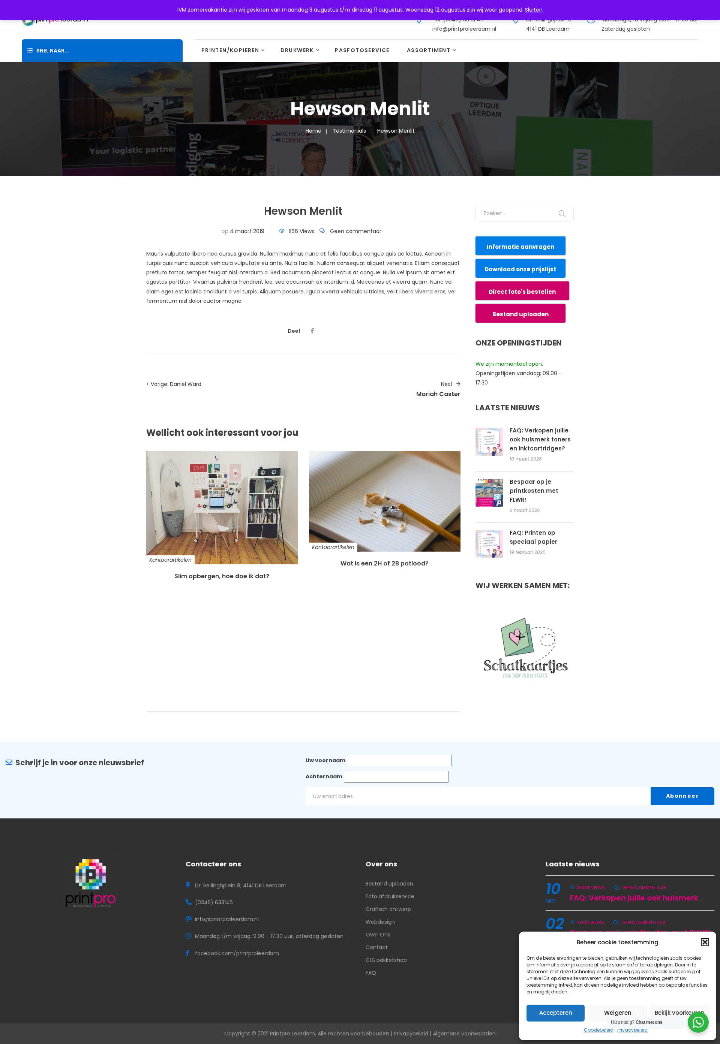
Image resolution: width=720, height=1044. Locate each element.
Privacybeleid (632, 1030)
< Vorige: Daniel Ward (173, 384)
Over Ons (378, 934)
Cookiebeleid (599, 1030)
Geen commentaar (355, 231)
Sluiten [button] (534, 9)
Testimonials (349, 131)
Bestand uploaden (389, 883)
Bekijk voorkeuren (680, 1013)
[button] (705, 942)
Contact (377, 947)
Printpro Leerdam (292, 1033)
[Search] (562, 213)
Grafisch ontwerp (388, 909)
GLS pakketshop (386, 960)
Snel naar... (52, 50)
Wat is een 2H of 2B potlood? (384, 563)
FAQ (371, 973)
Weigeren (618, 1013)
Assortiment (428, 50)
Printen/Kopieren (230, 50)
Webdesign (380, 922)
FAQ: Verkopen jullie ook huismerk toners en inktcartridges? (540, 439)
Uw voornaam (325, 760)
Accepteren (555, 1013)
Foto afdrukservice (390, 896)
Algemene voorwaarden (464, 1033)
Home (313, 131)
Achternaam (324, 776)
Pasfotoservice (362, 50)
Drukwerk (297, 50)
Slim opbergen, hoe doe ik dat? (221, 576)
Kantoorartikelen (170, 560)
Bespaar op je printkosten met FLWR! (534, 491)
